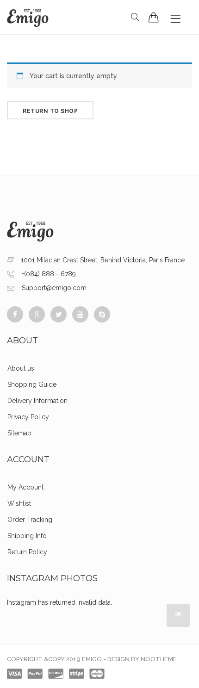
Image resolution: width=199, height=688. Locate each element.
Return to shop (50, 111)
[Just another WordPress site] (28, 17)
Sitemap (19, 433)
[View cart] (154, 17)
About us (20, 368)
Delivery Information (37, 400)
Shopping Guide (31, 384)
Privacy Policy (28, 417)
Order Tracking (29, 519)
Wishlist (19, 503)
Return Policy (27, 552)
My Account (25, 487)
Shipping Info (27, 535)
